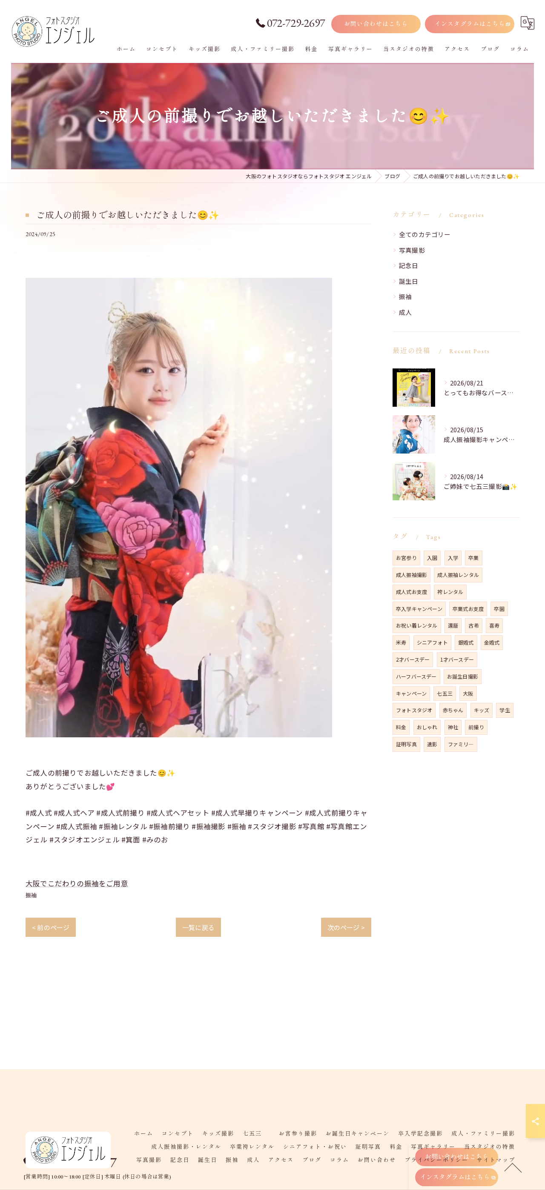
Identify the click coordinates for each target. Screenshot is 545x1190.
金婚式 (492, 642)
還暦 (453, 625)
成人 (405, 312)
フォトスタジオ (414, 709)
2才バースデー (413, 659)
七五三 (445, 693)
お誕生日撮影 (462, 676)
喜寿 (494, 625)
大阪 (468, 693)
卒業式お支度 (468, 608)
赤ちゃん (453, 709)
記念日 (409, 265)
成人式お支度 (411, 591)
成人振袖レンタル (458, 574)
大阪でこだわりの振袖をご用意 (77, 883)
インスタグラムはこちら (470, 24)
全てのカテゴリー (425, 234)
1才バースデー (457, 659)
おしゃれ (427, 727)
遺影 (432, 744)
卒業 (473, 557)
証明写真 (406, 744)
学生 (504, 709)
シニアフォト (432, 642)
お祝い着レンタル (417, 625)
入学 (453, 557)
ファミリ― (461, 744)
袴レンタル (450, 591)
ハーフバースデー (416, 676)
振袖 (31, 895)
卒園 (499, 608)
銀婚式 (466, 642)
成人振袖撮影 (411, 574)
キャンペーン (411, 693)
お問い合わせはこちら (376, 24)
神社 (453, 727)
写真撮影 (412, 249)
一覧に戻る (198, 927)
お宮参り (406, 557)
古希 (473, 625)
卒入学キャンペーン (419, 608)
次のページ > (346, 927)
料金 (401, 727)
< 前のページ (50, 927)
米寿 (401, 642)
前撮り (476, 727)
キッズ (482, 709)
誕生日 (409, 281)
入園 (432, 557)
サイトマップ (496, 1160)
